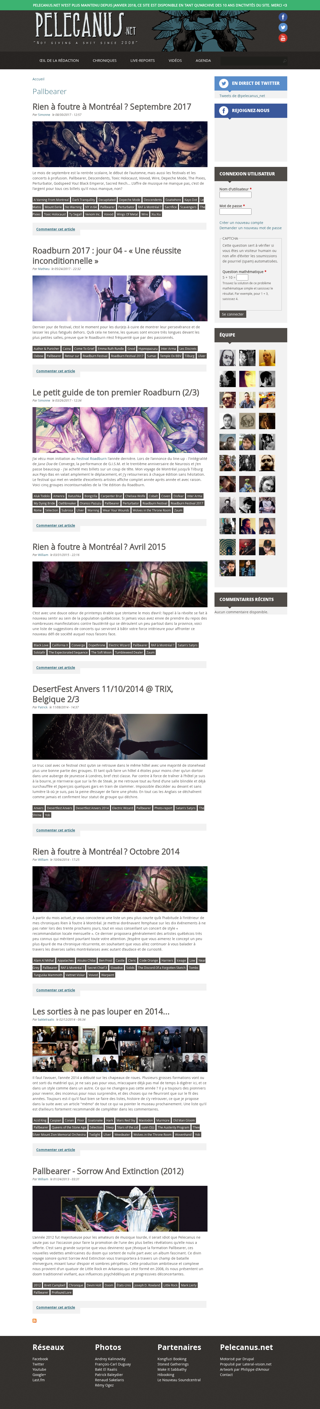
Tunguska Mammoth (48, 975)
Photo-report (163, 808)
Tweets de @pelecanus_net (242, 95)
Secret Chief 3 (97, 968)
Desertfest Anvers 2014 (92, 808)
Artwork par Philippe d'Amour (245, 1369)
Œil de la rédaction (59, 60)
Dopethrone (96, 645)
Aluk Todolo (42, 496)
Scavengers (188, 207)
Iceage (181, 960)
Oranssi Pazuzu (90, 503)
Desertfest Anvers (59, 808)
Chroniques (104, 60)
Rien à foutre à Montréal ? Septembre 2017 (111, 106)
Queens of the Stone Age (69, 1127)
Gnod (131, 349)
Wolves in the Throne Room (152, 510)
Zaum (178, 510)
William (43, 555)
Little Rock (171, 1285)
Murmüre (163, 1120)
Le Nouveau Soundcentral (179, 1379)
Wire (145, 214)
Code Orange (149, 960)
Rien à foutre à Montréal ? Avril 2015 (99, 546)
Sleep (110, 1127)
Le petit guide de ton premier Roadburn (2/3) (115, 392)
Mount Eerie (53, 207)
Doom (109, 1285)
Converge (78, 645)
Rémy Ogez (104, 1385)
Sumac (151, 356)
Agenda (203, 60)
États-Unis (124, 1285)
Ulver (202, 356)
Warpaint (107, 975)
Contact (226, 1374)
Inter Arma (168, 349)
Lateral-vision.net (257, 1364)
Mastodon (146, 1120)
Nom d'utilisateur (236, 189)
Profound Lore (62, 1292)
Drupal (248, 1358)
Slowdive (116, 968)
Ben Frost (105, 960)
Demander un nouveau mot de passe (251, 227)
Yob (47, 815)
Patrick (43, 707)
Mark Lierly (188, 1285)
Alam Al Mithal (44, 960)
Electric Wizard (119, 645)
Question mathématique (244, 271)
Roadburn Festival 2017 (127, 356)
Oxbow (38, 356)
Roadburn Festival (95, 356)
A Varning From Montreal (51, 200)
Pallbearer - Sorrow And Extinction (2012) (108, 1171)
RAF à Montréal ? (149, 207)
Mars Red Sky (125, 1120)
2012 (37, 1285)
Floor (80, 1120)
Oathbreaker (67, 503)
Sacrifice (171, 207)
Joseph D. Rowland (147, 1285)
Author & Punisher (46, 349)
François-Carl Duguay (113, 1364)
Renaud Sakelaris (109, 1379)
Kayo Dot (190, 200)
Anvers (39, 808)
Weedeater (122, 1135)
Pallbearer (107, 207)
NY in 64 (91, 207)
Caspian (55, 1120)
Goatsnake (95, 1120)
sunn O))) (148, 1127)
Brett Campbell (54, 1285)
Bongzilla (90, 496)
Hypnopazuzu (148, 349)
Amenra (58, 496)
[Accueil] (85, 29)
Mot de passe (232, 205)
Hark (109, 1120)
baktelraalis (46, 1019)
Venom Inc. (92, 214)
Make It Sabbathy (172, 1369)
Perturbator (126, 207)
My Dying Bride (44, 503)
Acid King (40, 1120)
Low (192, 960)
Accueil (38, 79)
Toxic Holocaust (55, 214)
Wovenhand (183, 1135)
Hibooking (166, 1374)
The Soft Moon (101, 652)
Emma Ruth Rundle (111, 349)
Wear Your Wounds (116, 510)
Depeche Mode (129, 200)
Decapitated (107, 200)
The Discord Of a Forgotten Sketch (162, 968)
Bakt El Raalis (106, 1369)
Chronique (76, 1285)
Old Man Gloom (184, 1120)
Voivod (108, 214)
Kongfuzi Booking (172, 1358)
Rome (38, 510)
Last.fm (38, 1379)
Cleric (132, 960)
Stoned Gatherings (173, 1364)
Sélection (51, 510)
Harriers (167, 960)
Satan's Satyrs (188, 645)
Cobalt (153, 496)
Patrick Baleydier (109, 1374)
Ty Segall (75, 214)
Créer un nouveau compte (241, 222)
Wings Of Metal (127, 214)
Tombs (193, 968)
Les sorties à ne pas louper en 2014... (101, 1011)
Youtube (39, 1369)
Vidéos (175, 60)
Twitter (38, 1364)
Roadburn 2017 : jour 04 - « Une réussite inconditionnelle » (106, 255)
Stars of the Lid (127, 1127)
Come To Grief (84, 349)
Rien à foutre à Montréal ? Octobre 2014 (106, 851)
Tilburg (189, 356)
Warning (93, 510)
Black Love (41, 645)
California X (60, 645)
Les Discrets (188, 349)
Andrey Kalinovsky (110, 1358)
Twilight (94, 1135)
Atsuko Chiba (86, 960)
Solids (130, 968)
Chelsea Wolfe (135, 496)
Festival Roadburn (91, 458)
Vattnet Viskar (75, 975)
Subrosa (67, 510)
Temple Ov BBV (170, 356)
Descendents (153, 200)
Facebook (40, 1358)
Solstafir (39, 652)
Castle (120, 960)
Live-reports (142, 60)
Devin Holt (94, 1285)
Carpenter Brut (111, 496)
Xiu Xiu (156, 214)
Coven (165, 496)
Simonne (44, 115)
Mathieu (44, 269)
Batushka (74, 496)
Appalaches (66, 960)
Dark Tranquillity (83, 200)
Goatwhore (173, 200)
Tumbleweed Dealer (129, 652)
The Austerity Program (173, 1127)
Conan (69, 1120)
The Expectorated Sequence (68, 652)
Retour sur (72, 356)
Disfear (179, 496)
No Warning (73, 207)
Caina (67, 349)
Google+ (39, 1374)
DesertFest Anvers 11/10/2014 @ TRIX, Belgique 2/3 (102, 694)
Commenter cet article (55, 229)
